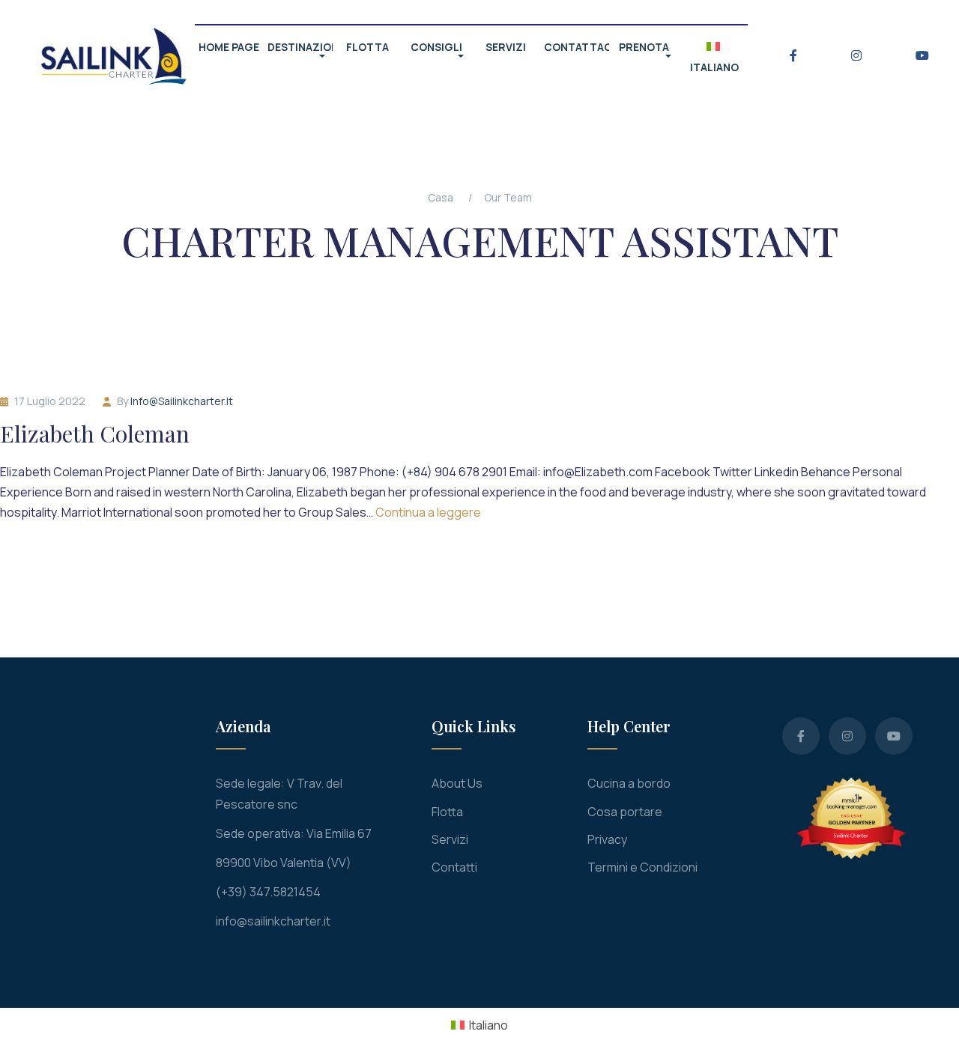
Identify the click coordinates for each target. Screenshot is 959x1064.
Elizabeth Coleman (95, 433)
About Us (457, 783)
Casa (440, 197)
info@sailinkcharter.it (181, 401)
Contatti (454, 867)
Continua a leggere (428, 512)
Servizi (450, 839)
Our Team (508, 197)
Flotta (447, 811)
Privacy (607, 839)
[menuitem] (479, 1025)
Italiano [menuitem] (488, 1025)
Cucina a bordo (629, 783)
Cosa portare (624, 811)
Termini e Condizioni (642, 867)
